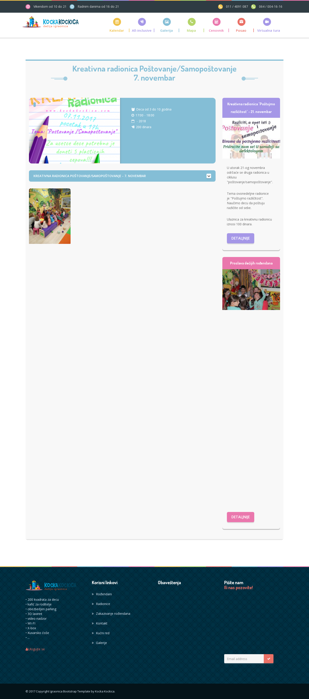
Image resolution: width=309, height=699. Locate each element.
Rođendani (104, 594)
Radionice (103, 604)
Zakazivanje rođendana (113, 613)
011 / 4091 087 (236, 6)
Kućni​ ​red (102, 633)
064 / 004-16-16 (270, 6)
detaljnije (240, 238)
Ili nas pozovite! (238, 587)
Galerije (101, 643)
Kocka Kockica (104, 691)
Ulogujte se (36, 649)
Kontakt (101, 623)
